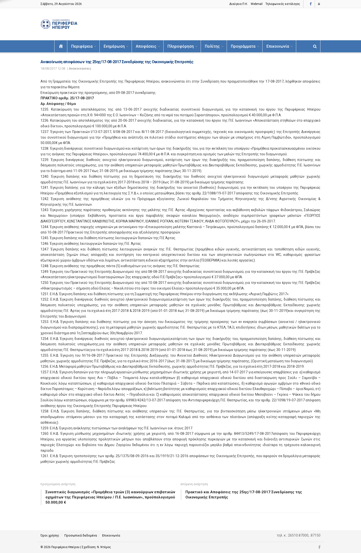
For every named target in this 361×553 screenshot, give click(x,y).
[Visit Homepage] (59, 24)
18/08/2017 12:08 (53, 68)
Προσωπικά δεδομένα (80, 535)
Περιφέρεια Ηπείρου (65, 547)
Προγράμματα (243, 46)
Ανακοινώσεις (80, 68)
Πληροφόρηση (180, 46)
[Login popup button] (319, 4)
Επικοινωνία (277, 46)
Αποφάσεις (146, 46)
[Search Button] (315, 46)
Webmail (257, 4)
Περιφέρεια (82, 46)
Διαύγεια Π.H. (238, 4)
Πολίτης (212, 46)
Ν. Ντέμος (104, 547)
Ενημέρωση (114, 46)
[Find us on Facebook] (311, 4)
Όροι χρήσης (50, 535)
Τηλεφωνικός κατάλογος (282, 4)
